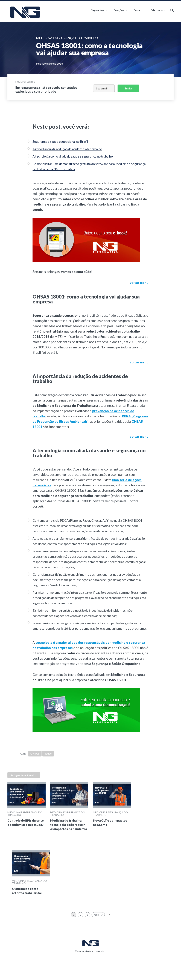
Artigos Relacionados (23, 775)
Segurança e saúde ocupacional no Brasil (60, 141)
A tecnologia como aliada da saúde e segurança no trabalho (73, 156)
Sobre (137, 10)
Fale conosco (158, 10)
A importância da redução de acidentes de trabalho (67, 149)
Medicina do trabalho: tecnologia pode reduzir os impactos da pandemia (68, 825)
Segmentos (97, 10)
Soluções (119, 10)
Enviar (128, 88)
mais (96, 914)
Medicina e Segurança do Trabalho (24, 813)
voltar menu (139, 283)
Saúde (48, 753)
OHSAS (34, 753)
